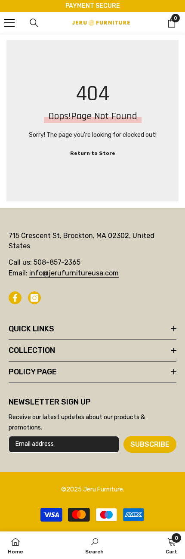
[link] (94, 545)
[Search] (34, 23)
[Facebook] (15, 297)
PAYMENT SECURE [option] (92, 5)
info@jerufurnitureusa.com (74, 273)
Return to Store (92, 153)
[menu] (9, 23)
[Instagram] (34, 297)
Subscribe (150, 444)
